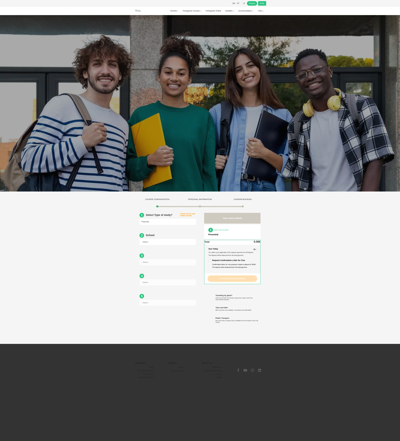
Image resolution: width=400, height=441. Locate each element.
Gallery (219, 374)
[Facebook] (238, 370)
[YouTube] (245, 370)
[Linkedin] (259, 370)
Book (262, 3)
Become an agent (177, 371)
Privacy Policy (148, 374)
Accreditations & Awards (213, 371)
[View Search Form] (244, 3)
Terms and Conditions (145, 371)
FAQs (151, 367)
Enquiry (252, 3)
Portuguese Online (213, 11)
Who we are (217, 367)
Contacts (218, 377)
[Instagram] (252, 370)
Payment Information (146, 377)
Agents (181, 367)
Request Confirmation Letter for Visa (228, 260)
